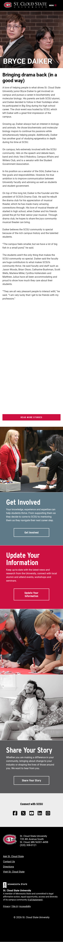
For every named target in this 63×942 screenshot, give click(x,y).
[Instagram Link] (48, 814)
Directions (8, 866)
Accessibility (25, 906)
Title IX (14, 906)
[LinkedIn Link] (40, 814)
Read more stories (31, 417)
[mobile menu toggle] (53, 5)
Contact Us (9, 861)
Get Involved (31, 532)
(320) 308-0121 (28, 845)
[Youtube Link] (32, 814)
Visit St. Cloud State (13, 871)
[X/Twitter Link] (23, 814)
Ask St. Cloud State (13, 856)
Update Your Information (31, 594)
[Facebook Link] (15, 814)
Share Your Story (31, 780)
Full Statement (35, 899)
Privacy (6, 906)
